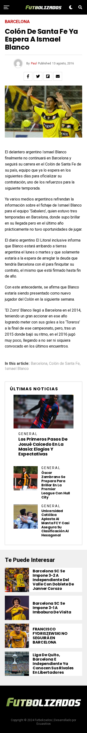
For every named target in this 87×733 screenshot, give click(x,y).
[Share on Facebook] (28, 76)
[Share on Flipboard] (48, 76)
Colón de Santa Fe (64, 364)
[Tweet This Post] (38, 76)
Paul (34, 63)
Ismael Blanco (17, 369)
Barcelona (39, 364)
